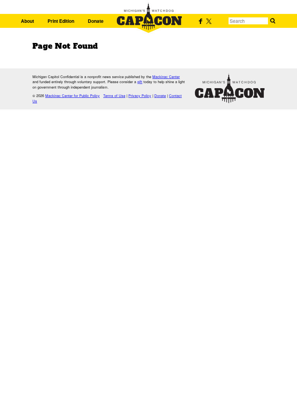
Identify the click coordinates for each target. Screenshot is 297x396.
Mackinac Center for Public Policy (72, 95)
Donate (96, 20)
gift (139, 81)
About (27, 20)
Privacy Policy (139, 95)
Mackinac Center (166, 76)
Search (272, 20)
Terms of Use (114, 95)
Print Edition (61, 20)
